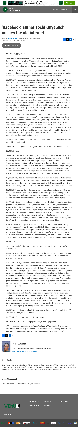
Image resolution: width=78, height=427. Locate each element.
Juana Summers (13, 38)
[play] (5, 9)
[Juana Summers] (6, 346)
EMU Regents (64, 401)
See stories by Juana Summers (24, 351)
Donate (70, 3)
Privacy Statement (34, 405)
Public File (47, 405)
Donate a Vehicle (34, 401)
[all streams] (75, 9)
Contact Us (47, 401)
